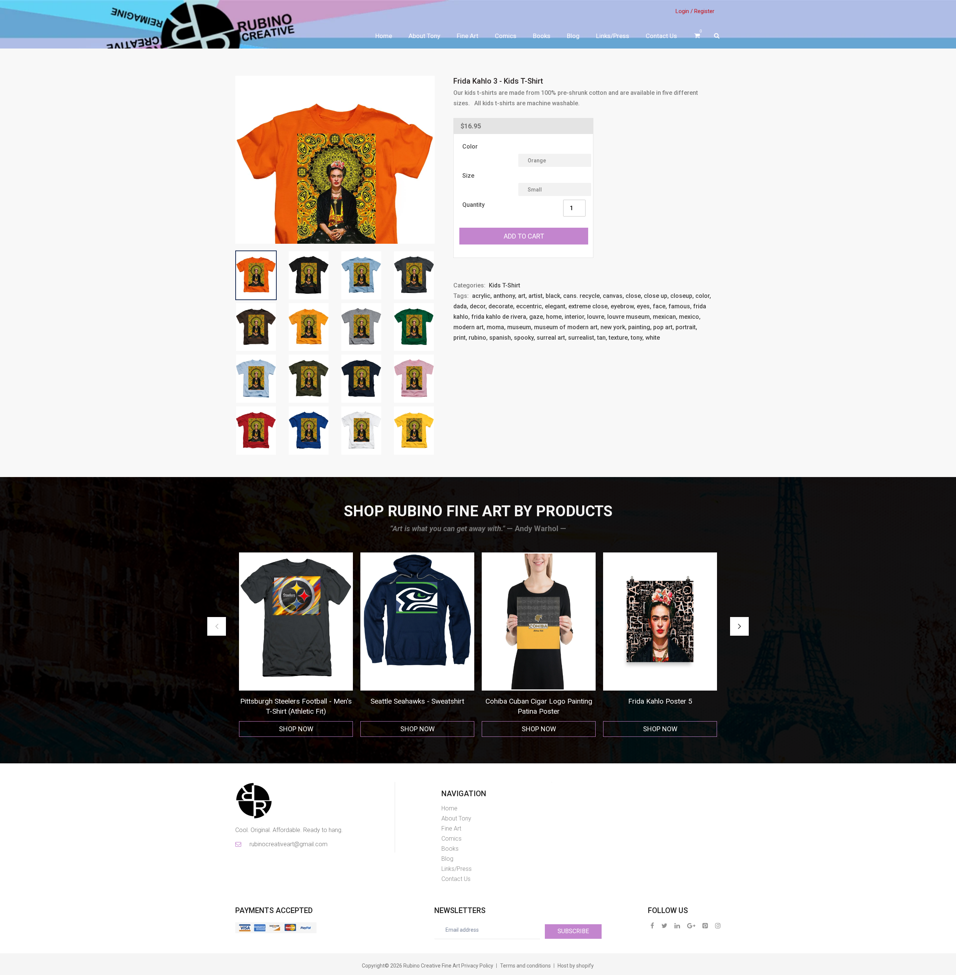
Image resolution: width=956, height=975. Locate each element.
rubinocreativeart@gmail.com (288, 844)
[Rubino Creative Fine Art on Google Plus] (691, 925)
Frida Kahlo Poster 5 (417, 701)
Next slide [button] (739, 626)
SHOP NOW (296, 729)
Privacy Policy (477, 966)
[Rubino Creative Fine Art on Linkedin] (677, 925)
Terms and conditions (525, 966)
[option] (296, 644)
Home (383, 36)
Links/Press (612, 36)
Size (468, 175)
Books (541, 36)
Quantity (473, 204)
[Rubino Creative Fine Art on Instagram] (718, 925)
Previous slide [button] (216, 626)
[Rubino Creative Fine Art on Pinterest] (705, 925)
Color (470, 146)
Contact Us (661, 36)
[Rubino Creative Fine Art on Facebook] (652, 925)
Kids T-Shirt (504, 285)
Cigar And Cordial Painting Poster (539, 701)
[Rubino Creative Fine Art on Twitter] (664, 925)
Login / (684, 11)
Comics (505, 36)
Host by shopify (576, 966)
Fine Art (467, 36)
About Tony (424, 36)
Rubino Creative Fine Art (431, 966)
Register (704, 11)
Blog (573, 36)
